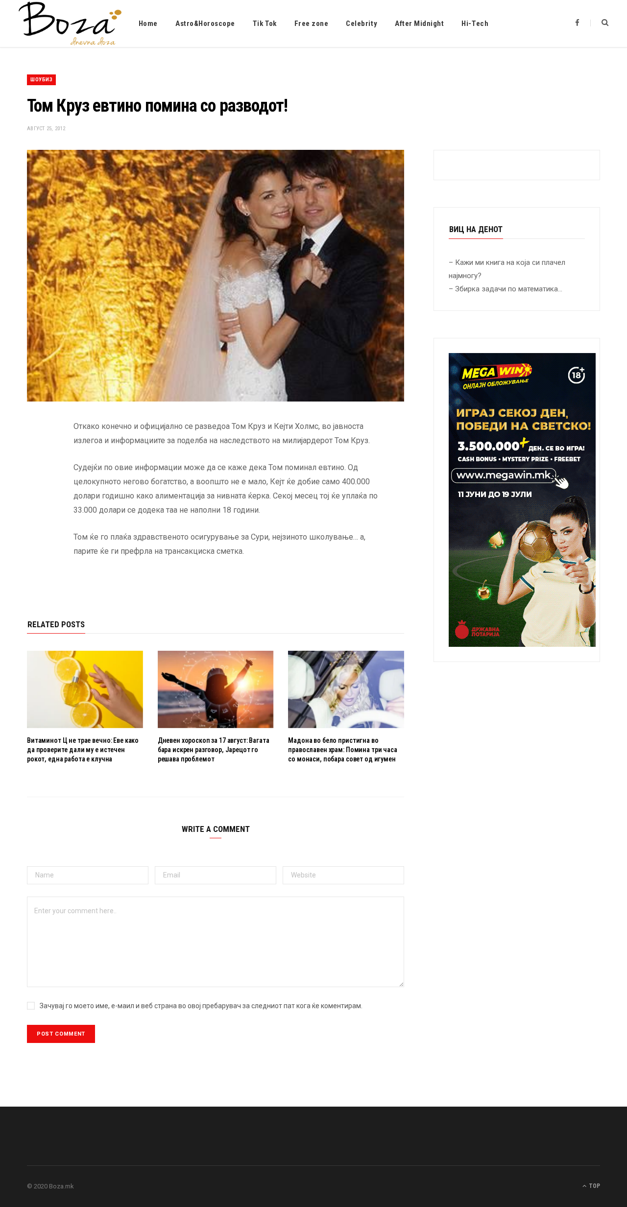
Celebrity (361, 23)
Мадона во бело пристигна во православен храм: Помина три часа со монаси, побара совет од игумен (342, 749)
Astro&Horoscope (205, 23)
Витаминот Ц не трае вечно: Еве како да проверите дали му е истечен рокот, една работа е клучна (83, 749)
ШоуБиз (41, 79)
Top (593, 1186)
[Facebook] (37, 455)
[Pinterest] (37, 505)
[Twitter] (37, 480)
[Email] (37, 530)
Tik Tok (265, 23)
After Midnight (419, 23)
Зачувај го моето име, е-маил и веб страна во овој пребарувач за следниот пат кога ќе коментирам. (201, 1006)
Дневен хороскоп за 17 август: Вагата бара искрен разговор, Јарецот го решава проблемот (213, 749)
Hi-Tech (474, 23)
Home (148, 23)
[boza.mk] (70, 23)
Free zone (311, 23)
